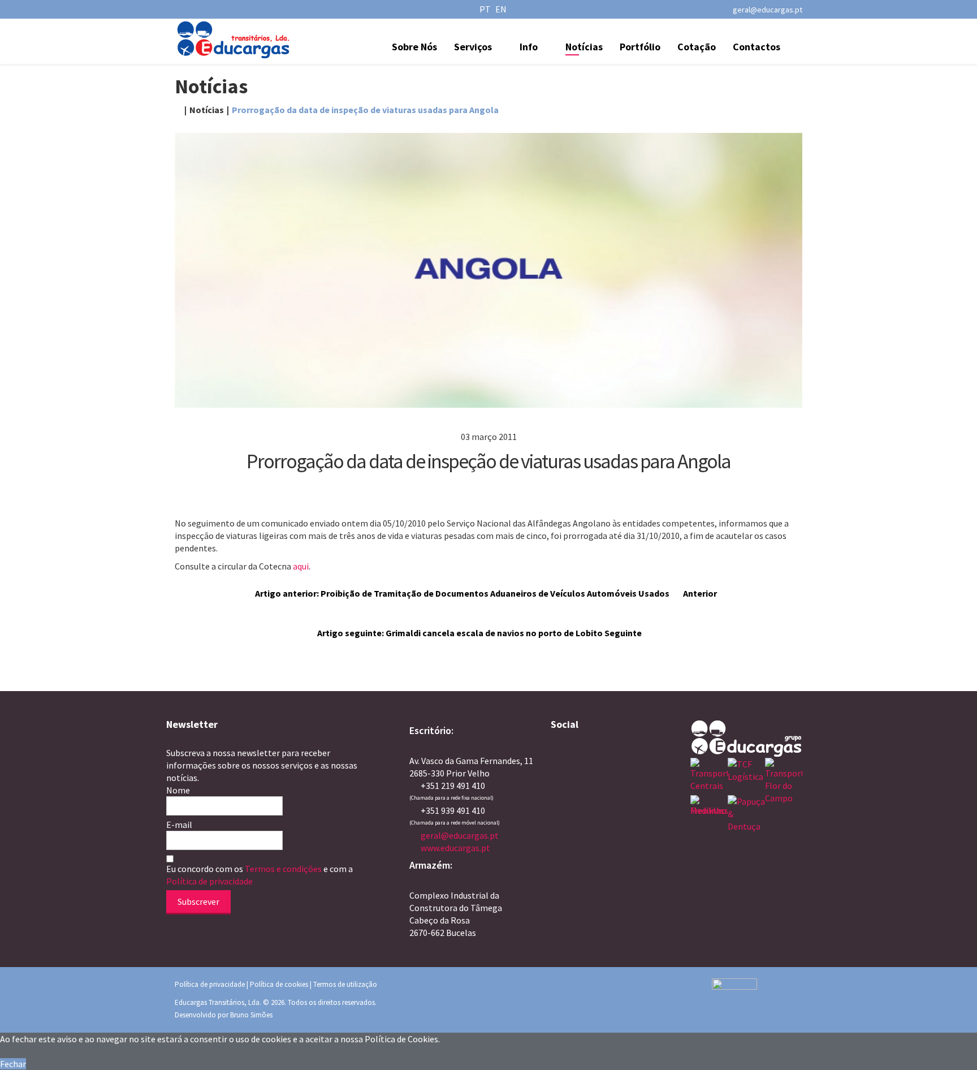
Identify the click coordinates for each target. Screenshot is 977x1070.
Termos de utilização (345, 984)
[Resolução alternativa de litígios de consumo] (757, 995)
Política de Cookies (401, 1039)
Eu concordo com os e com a (259, 875)
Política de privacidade (209, 881)
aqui (301, 566)
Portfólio (640, 46)
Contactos (756, 46)
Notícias (584, 46)
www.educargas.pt (455, 847)
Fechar (13, 1063)
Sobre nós (414, 46)
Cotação (696, 46)
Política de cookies (279, 984)
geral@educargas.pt (767, 10)
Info (529, 46)
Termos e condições (284, 868)
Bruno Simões (251, 1015)
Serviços (473, 46)
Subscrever (198, 901)
